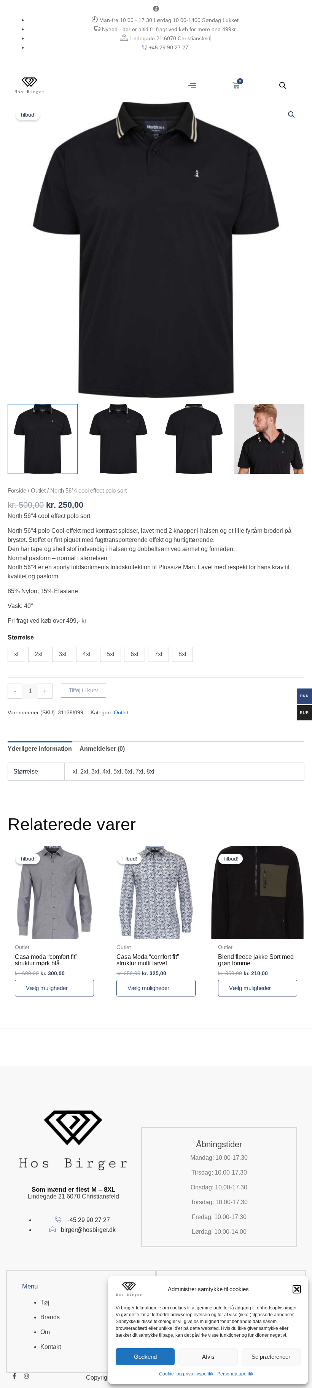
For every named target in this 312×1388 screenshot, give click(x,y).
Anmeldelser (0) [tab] (102, 748)
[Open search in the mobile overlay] (283, 85)
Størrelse (21, 637)
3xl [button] (63, 654)
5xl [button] (111, 654)
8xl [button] (182, 654)
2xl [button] (39, 654)
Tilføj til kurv (83, 690)
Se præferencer (271, 1356)
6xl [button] (134, 654)
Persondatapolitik (235, 1374)
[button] (297, 1289)
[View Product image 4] (269, 439)
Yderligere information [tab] (40, 748)
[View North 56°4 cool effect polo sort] (43, 439)
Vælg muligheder (47, 988)
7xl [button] (158, 654)
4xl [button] (87, 654)
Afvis (208, 1356)
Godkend (145, 1356)
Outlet (38, 491)
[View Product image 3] (194, 439)
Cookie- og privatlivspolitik (186, 1374)
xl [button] (16, 654)
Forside (17, 491)
